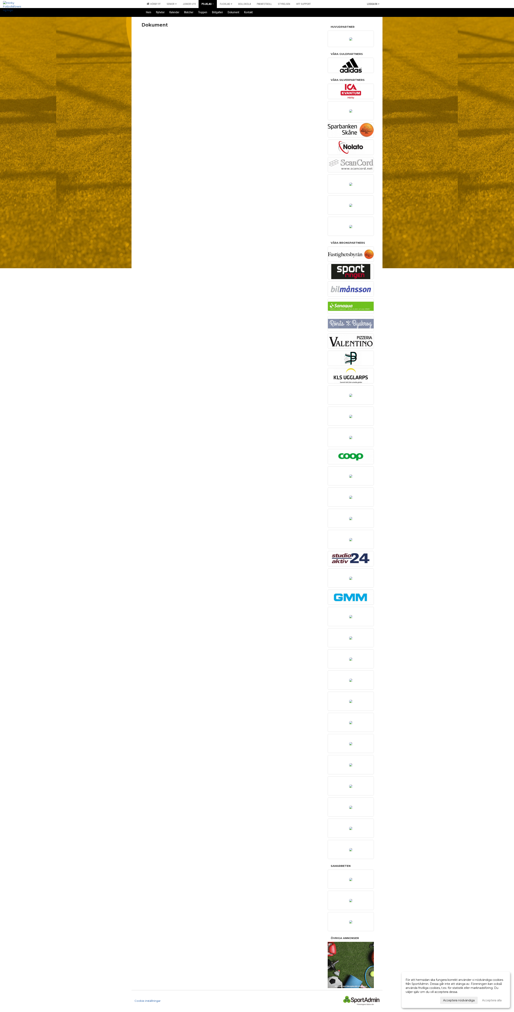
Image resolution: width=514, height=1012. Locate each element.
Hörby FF (155, 3)
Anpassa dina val (417, 1000)
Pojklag (207, 3)
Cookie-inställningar (148, 1000)
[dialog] (456, 990)
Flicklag (225, 3)
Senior (170, 3)
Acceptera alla (492, 1000)
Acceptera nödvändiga (459, 1000)
